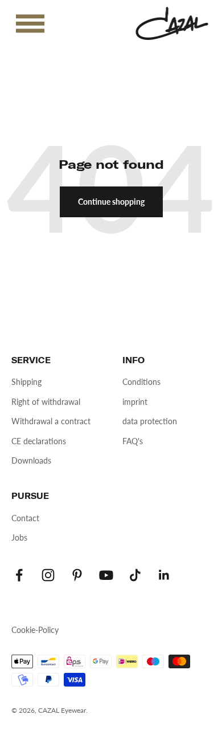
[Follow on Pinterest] (77, 575)
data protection (149, 421)
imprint (134, 402)
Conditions (141, 382)
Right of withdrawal (45, 402)
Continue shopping (111, 201)
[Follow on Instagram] (48, 575)
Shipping (26, 382)
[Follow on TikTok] (135, 575)
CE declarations (38, 441)
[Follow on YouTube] (106, 575)
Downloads (31, 460)
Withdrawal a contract (51, 421)
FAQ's (132, 441)
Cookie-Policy (35, 630)
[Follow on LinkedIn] (164, 575)
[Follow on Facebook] (19, 575)
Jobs (19, 537)
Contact (25, 518)
